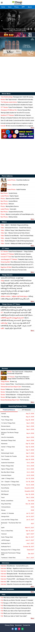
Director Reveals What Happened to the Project (16, 110)
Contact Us (26, 625)
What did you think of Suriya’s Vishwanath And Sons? (16, 608)
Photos (16, 7)
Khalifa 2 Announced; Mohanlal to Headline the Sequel (16, 104)
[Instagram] (19, 629)
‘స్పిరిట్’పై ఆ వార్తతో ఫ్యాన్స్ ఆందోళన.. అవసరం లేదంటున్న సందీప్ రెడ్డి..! (17, 283)
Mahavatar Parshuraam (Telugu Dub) (11, 553)
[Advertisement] (17, 74)
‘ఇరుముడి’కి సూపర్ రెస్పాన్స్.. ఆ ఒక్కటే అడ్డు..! (12, 278)
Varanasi (4, 534)
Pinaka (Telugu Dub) (7, 466)
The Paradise (5, 459)
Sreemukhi (8, 209)
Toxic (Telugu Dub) (7, 420)
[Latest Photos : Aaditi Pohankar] (4, 190)
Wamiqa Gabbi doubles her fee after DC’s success (15, 112)
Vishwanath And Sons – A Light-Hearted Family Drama (17, 392)
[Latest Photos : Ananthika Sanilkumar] (4, 180)
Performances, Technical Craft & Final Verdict (16, 387)
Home (3, 7)
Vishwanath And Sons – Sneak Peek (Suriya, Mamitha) (16, 228)
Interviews (5, 563)
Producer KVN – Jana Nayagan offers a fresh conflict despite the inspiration (17, 579)
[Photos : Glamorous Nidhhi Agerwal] (4, 185)
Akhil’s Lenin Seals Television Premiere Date (14, 270)
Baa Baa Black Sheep (7, 472)
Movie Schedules (8, 589)
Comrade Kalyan (6, 475)
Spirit (2, 527)
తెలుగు (30, 7)
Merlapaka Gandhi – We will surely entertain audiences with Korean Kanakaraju (16, 574)
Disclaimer (18, 625)
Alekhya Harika (9, 217)
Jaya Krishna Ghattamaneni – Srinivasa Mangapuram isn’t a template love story (15, 576)
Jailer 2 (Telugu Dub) (7, 478)
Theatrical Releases (9, 410)
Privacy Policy (9, 625)
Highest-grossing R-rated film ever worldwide (16, 102)
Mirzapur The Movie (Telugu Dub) (9, 433)
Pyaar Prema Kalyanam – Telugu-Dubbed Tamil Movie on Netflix (17, 107)
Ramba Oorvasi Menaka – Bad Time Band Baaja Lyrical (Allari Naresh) (17, 235)
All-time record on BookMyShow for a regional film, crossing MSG (17, 126)
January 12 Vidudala (7, 513)
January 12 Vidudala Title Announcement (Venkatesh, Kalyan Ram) (15, 238)
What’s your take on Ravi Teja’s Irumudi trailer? (16, 611)
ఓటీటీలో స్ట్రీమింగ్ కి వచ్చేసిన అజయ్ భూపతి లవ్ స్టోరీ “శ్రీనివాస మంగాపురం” (16, 315)
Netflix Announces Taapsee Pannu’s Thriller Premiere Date (16, 115)
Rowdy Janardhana (7, 500)
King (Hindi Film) (6, 504)
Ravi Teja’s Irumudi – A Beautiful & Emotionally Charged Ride (17, 99)
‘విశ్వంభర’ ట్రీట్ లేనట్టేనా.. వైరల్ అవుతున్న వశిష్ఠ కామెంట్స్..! (15, 286)
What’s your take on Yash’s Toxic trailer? (14, 616)
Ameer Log (9, 381)
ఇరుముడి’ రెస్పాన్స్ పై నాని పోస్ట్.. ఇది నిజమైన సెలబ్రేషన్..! (15, 291)
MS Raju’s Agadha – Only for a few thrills (15, 397)
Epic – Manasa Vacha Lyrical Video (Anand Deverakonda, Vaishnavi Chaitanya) (15, 233)
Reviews (5, 368)
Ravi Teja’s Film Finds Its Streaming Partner (16, 257)
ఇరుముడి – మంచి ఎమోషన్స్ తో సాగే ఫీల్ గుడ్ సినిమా (16, 280)
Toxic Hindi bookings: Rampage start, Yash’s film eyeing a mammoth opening (17, 29)
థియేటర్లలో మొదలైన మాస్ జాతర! (17, 296)
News (10, 7)
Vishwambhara (5, 507)
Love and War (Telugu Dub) (9, 519)
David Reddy (5, 488)
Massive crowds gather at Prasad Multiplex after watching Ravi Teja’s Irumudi (17, 214)
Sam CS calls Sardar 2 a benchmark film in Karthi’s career (17, 120)
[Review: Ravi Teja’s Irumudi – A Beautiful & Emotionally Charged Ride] (4, 373)
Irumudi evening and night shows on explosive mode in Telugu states (17, 123)
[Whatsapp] (22, 629)
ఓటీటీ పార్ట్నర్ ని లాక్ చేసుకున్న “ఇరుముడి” (11, 288)
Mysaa (3, 510)
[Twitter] (16, 629)
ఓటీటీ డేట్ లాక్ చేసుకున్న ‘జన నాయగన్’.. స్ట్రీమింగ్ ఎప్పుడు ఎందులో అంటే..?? (16, 320)
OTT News (5, 248)
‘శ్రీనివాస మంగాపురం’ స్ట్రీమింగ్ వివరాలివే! (15, 318)
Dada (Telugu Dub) (7, 537)
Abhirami (7, 204)
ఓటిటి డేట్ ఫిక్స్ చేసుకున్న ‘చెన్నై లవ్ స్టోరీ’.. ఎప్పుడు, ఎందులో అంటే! (16, 326)
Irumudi (3, 413)
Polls (3, 594)
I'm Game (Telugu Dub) (8, 423)
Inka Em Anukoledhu (7, 437)
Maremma (4, 443)
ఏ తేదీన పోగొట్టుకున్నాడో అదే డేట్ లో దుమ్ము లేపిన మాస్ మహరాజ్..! (15, 299)
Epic (2, 450)
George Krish (5, 516)
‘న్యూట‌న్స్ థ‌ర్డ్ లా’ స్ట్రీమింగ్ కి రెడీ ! (11, 328)
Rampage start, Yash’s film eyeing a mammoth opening (17, 97)
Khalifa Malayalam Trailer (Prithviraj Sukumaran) (17, 241)
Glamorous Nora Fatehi (10, 198)
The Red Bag (5, 416)
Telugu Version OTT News (11, 304)
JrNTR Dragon (5, 540)
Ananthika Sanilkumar (18, 180)
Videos (4, 222)
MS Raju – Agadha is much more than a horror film (17, 568)
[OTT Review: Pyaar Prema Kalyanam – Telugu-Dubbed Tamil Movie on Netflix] (4, 378)
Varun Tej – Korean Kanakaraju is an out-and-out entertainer (17, 571)
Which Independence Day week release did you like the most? (17, 605)
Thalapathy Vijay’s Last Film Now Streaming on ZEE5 (17, 259)
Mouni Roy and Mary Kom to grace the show (17, 267)
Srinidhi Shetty (9, 193)
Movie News (6, 94)
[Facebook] (12, 629)
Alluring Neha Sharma (10, 206)
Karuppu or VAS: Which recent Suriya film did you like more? (17, 603)
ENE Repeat (4, 494)
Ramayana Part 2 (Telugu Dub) (10, 549)
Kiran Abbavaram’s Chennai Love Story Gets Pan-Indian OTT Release (17, 262)
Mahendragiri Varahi (7, 453)
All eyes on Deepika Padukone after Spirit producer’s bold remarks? (17, 118)
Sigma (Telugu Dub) (7, 469)
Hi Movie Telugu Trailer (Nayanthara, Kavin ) (15, 230)
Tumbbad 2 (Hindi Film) (8, 557)
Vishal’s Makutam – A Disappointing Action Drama (16, 394)
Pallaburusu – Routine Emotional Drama (15, 389)
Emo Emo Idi (5, 491)
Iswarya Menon (9, 201)
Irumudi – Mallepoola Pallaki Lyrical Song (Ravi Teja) (16, 243)
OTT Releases (26, 410)
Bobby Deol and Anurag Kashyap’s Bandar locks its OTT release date (17, 264)
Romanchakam (5, 426)
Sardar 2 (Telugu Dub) (8, 447)
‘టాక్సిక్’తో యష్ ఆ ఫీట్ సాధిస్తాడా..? (10, 293)
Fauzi (2, 497)
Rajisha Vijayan (10, 196)
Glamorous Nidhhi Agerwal (17, 185)
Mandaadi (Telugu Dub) (8, 440)
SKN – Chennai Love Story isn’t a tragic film (16, 581)
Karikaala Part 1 (6, 543)
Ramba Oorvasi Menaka (8, 429)
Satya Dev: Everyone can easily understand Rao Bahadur (16, 584)
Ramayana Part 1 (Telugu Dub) (10, 485)
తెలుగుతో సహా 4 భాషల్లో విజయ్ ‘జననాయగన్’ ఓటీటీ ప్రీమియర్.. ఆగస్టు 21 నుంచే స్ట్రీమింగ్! (16, 312)
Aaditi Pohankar (16, 189)
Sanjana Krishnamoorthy (12, 211)
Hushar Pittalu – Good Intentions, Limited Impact (17, 384)
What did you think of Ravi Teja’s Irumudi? (14, 597)
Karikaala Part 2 (6, 546)
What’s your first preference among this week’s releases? (16, 613)
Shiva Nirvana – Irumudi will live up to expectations (14, 566)
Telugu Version (7, 275)
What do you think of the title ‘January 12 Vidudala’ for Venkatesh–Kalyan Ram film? (17, 600)
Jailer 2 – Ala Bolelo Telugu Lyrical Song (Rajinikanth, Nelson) (14, 225)
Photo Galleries (7, 176)
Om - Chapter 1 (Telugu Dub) (10, 481)
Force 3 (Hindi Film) (7, 530)
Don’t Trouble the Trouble (9, 456)
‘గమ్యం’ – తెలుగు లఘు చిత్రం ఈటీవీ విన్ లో (15, 323)
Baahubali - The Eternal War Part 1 (11, 523)
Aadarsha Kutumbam (7, 462)
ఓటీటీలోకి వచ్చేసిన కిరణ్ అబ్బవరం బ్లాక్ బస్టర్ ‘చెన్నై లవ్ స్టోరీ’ (16, 310)
